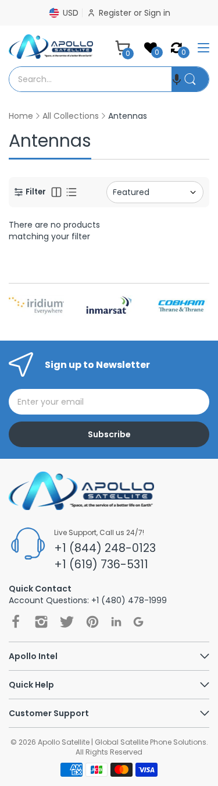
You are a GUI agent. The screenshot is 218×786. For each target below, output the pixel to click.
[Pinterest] (92, 622)
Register (116, 13)
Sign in (157, 13)
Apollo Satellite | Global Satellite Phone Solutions (122, 742)
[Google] (138, 622)
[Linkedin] (116, 621)
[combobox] (90, 79)
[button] (176, 79)
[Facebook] (16, 622)
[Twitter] (67, 622)
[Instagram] (41, 622)
